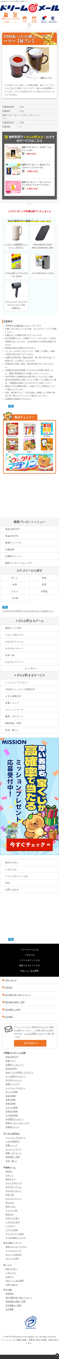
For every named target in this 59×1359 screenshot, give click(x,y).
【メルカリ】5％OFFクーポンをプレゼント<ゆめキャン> (28, 611)
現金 (44, 578)
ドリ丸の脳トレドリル (16, 1238)
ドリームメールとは (29, 949)
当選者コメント (13, 556)
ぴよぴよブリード (14, 662)
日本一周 (9, 655)
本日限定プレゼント (15, 1119)
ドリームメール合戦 (15, 1234)
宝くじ (14, 578)
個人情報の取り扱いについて (18, 995)
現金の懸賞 (11, 1096)
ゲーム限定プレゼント (16, 1076)
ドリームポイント (14, 1251)
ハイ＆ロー (11, 1226)
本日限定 (46, 436)
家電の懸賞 (11, 1103)
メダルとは (11, 869)
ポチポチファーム (14, 642)
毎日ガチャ (12, 452)
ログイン (29, 28)
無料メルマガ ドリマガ (29, 965)
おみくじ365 (29, 436)
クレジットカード (14, 709)
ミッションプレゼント (16, 682)
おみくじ (10, 1175)
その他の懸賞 (12, 1115)
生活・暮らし (12, 730)
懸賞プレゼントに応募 (6, 20)
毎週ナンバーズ (13, 542)
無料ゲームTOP (13, 628)
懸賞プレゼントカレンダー (19, 563)
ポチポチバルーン (14, 648)
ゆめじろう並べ (13, 1218)
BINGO (9, 1171)
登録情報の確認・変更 (15, 1002)
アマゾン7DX (11, 1210)
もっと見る (29, 668)
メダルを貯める (15, 20)
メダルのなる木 (13, 1222)
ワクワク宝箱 (12, 1230)
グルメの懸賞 (12, 1107)
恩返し (29, 452)
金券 (14, 584)
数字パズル (11, 1206)
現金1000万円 (12, 529)
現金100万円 (12, 436)
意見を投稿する (31, 1043)
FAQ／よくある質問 (29, 971)
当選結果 (9, 549)
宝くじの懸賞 (12, 1092)
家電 (44, 584)
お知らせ (44, 19)
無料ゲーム (11, 1167)
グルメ (14, 591)
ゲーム (25, 21)
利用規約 (9, 987)
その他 (14, 598)
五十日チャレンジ (14, 1080)
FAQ (7, 883)
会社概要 (9, 1017)
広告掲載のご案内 (13, 1009)
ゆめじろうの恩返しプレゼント (20, 1072)
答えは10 (10, 1203)
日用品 (44, 591)
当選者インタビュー (15, 1065)
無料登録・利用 (13, 723)
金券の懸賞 (11, 1100)
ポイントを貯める (14, 1254)
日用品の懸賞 (12, 1111)
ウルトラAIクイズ (14, 635)
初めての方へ (53, 21)
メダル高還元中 (13, 696)
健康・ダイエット (14, 716)
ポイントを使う (13, 1258)
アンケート (47, 452)
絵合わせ (10, 1214)
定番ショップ (12, 703)
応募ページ (11, 1061)
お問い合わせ (12, 889)
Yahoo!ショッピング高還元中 (20, 689)
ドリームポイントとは (16, 876)
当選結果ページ (22, 325)
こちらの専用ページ (33, 1034)
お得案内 (34, 21)
